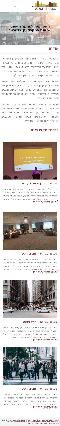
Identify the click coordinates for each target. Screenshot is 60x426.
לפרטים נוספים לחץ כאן (46, 201)
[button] (15, 5)
